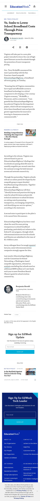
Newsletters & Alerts (11, 471)
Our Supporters (9, 454)
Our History (8, 447)
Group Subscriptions (11, 474)
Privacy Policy (21, 490)
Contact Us (27, 439)
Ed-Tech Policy (11, 19)
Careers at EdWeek (10, 458)
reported (32, 245)
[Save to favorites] (20, 47)
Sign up (20, 422)
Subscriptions (8, 467)
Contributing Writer (21, 289)
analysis (7, 266)
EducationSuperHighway (13, 78)
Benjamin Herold (17, 38)
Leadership (10, 13)
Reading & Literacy (11, 130)
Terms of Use (26, 496)
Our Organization (10, 443)
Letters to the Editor (30, 443)
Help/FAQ (26, 447)
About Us (7, 439)
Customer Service (29, 450)
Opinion (20, 368)
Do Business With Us (31, 463)
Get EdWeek (8, 463)
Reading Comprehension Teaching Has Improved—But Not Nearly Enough (13, 136)
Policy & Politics (21, 13)
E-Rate (16, 314)
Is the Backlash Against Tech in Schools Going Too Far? (13, 374)
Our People (8, 450)
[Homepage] (20, 6)
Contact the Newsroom (31, 454)
